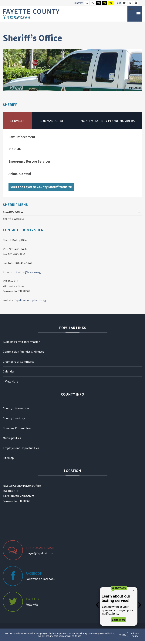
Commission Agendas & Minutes (23, 351)
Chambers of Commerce (18, 361)
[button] (131, 13)
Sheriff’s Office (13, 212)
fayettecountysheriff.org (30, 300)
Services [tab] (17, 121)
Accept (122, 634)
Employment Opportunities (21, 448)
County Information (16, 408)
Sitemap (8, 458)
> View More (10, 381)
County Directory (14, 418)
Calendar (8, 371)
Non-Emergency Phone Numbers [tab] (108, 121)
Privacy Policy (135, 635)
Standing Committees (17, 428)
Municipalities (12, 438)
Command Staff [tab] (52, 121)
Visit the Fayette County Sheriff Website (41, 187)
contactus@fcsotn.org (26, 272)
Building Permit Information (21, 342)
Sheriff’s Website (13, 218)
